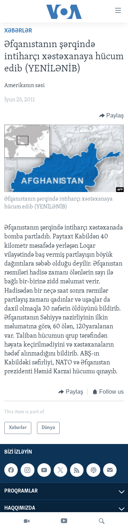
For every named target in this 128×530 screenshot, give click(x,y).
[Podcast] (93, 470)
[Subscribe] (110, 470)
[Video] (26, 521)
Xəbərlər (18, 31)
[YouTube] (64, 521)
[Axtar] (101, 521)
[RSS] (77, 470)
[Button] (111, 115)
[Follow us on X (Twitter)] (60, 470)
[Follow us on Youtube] (44, 470)
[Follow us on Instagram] (27, 470)
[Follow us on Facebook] (11, 470)
